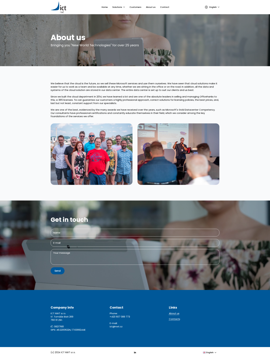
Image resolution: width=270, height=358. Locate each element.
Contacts (174, 319)
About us (150, 7)
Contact (164, 7)
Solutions (117, 7)
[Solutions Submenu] (123, 7)
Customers (135, 7)
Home (105, 7)
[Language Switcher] (218, 7)
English (213, 7)
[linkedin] (135, 352)
